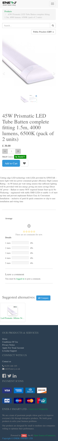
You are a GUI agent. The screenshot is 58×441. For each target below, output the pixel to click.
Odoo (24, 435)
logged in (20, 278)
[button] (5, 72)
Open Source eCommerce (44, 435)
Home (4, 338)
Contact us (6, 361)
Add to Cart (11, 163)
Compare (44, 298)
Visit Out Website (38, 409)
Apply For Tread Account (13, 347)
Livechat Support (9, 350)
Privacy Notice (8, 344)
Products (8, 11)
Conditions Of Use (10, 341)
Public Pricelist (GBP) (43, 31)
